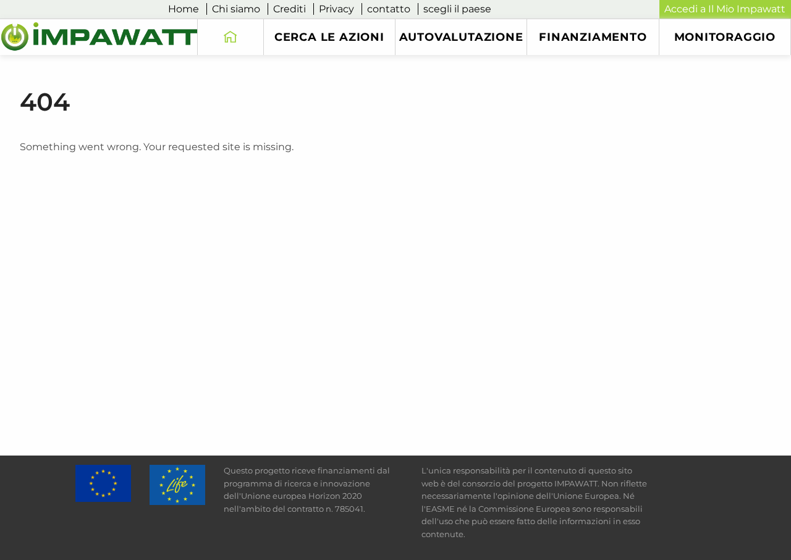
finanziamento (592, 36)
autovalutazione (461, 36)
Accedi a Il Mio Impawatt (724, 9)
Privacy (336, 9)
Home (183, 9)
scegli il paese (457, 9)
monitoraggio (725, 36)
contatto (388, 9)
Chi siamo (236, 9)
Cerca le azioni (329, 36)
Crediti (289, 9)
